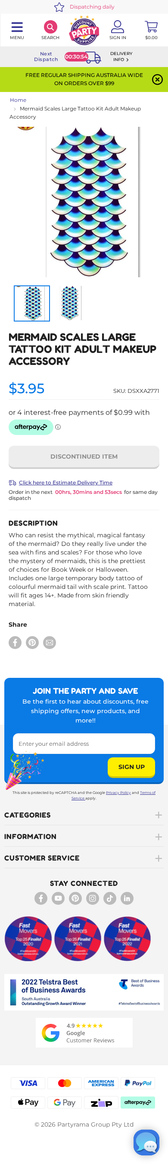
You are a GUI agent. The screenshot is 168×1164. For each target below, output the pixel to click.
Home (18, 100)
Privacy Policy (118, 792)
